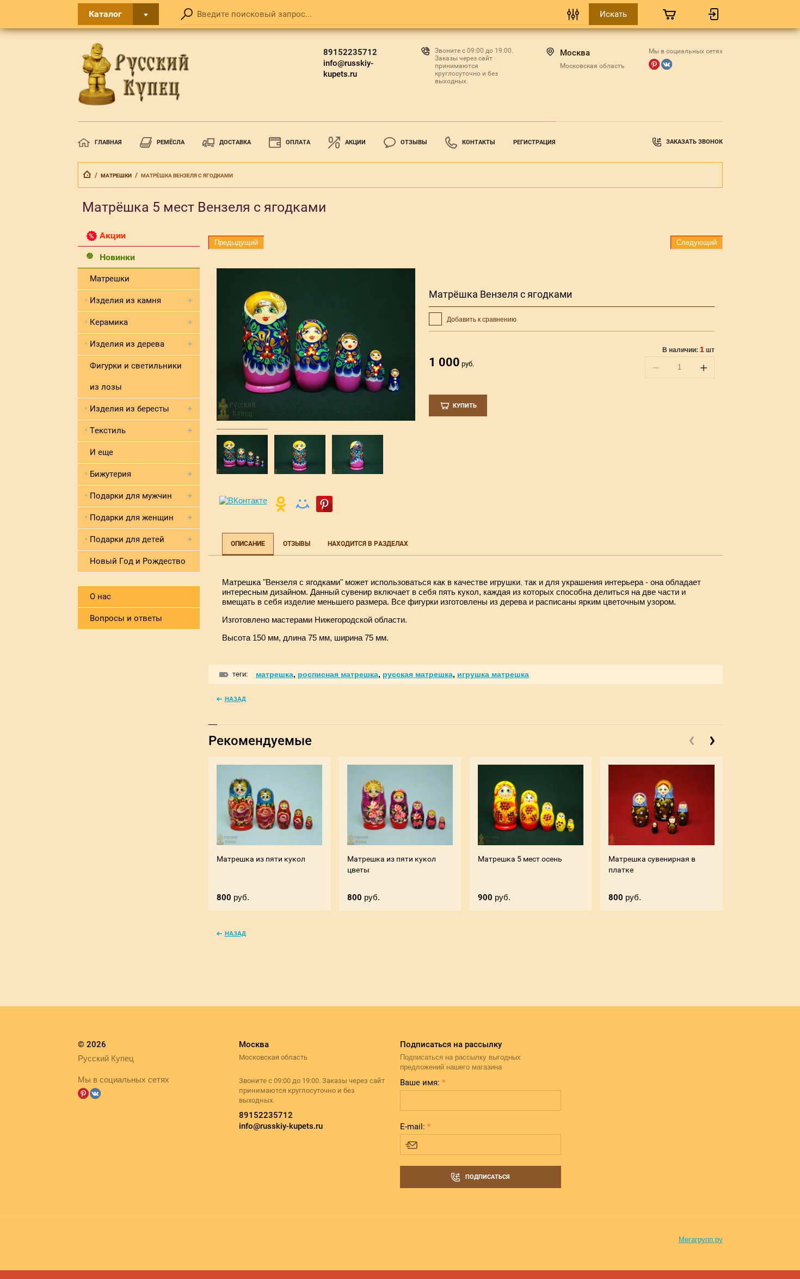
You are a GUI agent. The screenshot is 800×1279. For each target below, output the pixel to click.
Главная (108, 142)
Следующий (696, 242)
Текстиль (108, 430)
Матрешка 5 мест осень (520, 858)
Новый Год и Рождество (138, 561)
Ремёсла (170, 142)
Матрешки (116, 176)
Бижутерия (110, 474)
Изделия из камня (125, 300)
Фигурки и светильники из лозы (136, 376)
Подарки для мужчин (131, 496)
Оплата (298, 142)
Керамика (109, 322)
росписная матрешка (338, 674)
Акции (355, 142)
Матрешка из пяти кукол (261, 858)
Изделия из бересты (129, 409)
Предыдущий (236, 242)
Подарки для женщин (132, 517)
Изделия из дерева (127, 344)
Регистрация (534, 142)
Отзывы (414, 142)
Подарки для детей (127, 539)
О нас (100, 596)
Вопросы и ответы (126, 618)
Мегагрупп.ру (701, 1239)
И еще (101, 452)
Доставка (235, 142)
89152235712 (350, 52)
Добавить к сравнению (480, 319)
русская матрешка (418, 674)
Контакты (478, 142)
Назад (235, 699)
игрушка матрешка (493, 674)
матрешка (274, 674)
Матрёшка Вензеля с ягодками (500, 294)
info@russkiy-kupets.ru (348, 68)
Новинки (117, 257)
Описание (248, 544)
